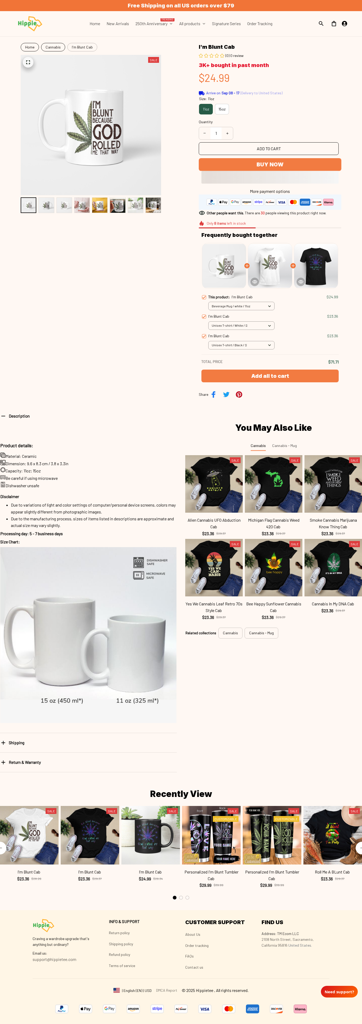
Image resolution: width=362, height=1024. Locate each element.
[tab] (174, 897)
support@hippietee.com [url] (54, 959)
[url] (40, 953)
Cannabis (53, 47)
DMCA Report (166, 990)
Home (29, 47)
